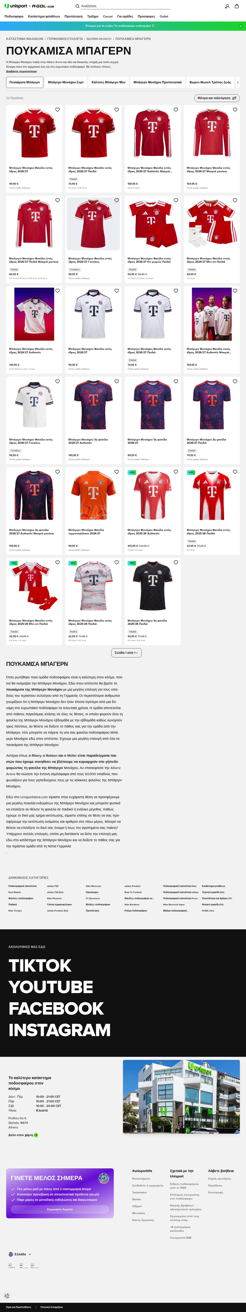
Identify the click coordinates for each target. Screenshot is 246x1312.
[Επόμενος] (238, 82)
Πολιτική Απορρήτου (52, 1307)
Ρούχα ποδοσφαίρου (136, 911)
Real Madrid (14, 892)
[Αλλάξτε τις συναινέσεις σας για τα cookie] (7, 1296)
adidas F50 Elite (55, 892)
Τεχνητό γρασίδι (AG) (213, 892)
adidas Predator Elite (57, 911)
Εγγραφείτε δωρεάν (60, 1209)
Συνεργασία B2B (180, 1238)
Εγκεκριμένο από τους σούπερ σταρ (184, 1218)
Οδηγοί (137, 1206)
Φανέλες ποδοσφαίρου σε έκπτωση (139, 898)
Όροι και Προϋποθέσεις (18, 1307)
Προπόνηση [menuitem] (74, 16)
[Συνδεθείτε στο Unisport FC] (227, 6)
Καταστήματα (141, 1178)
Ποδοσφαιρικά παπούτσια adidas (181, 892)
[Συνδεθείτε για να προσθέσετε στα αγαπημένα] (57, 110)
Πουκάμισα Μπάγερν (133, 39)
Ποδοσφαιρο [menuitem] (14, 16)
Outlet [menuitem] (164, 16)
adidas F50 (52, 886)
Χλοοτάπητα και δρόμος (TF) (217, 898)
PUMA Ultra (208, 911)
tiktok (39, 966)
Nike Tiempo (15, 911)
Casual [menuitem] (108, 16)
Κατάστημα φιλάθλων (24, 39)
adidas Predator (133, 886)
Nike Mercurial (93, 886)
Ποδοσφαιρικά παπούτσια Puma (180, 898)
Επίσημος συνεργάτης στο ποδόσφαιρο (184, 1197)
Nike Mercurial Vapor (174, 905)
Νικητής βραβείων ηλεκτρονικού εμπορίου (185, 1207)
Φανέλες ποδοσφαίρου (20, 898)
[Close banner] (240, 26)
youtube (50, 987)
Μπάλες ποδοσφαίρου (98, 905)
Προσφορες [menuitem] (146, 16)
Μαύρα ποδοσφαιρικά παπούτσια (175, 911)
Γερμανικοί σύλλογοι (65, 39)
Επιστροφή (215, 1192)
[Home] (29, 6)
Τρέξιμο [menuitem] (92, 16)
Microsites (138, 1213)
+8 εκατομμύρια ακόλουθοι (180, 1229)
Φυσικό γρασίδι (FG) (213, 905)
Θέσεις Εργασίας (143, 1220)
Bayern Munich (99, 39)
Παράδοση (215, 1185)
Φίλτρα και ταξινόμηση (214, 98)
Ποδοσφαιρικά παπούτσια (22, 886)
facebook (56, 1009)
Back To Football (133, 892)
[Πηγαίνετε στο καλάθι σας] (236, 6)
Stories (136, 1199)
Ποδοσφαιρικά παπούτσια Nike (180, 886)
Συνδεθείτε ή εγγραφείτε (148, 1185)
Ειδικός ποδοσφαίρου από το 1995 (184, 1186)
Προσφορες (92, 892)
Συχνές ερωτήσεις (219, 1178)
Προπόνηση (92, 911)
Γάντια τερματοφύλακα (59, 905)
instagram (59, 1030)
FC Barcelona (93, 898)
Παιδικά (12, 905)
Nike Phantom (54, 898)
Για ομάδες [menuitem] (125, 16)
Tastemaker (139, 1192)
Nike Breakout (132, 905)
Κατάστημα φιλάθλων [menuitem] (44, 16)
